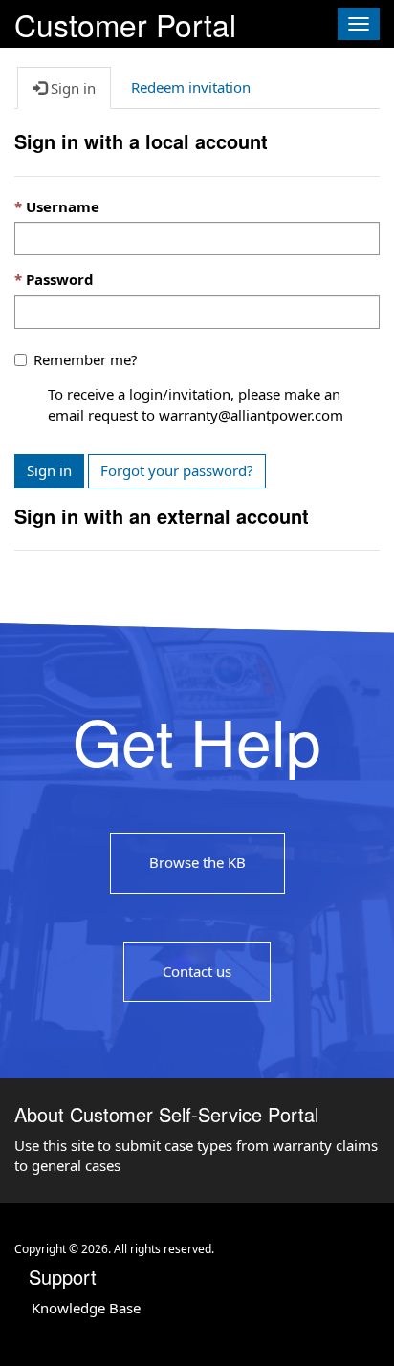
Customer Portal (125, 21)
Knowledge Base (86, 1307)
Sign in (49, 470)
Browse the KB (197, 862)
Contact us (197, 971)
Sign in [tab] (71, 88)
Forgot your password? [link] (176, 470)
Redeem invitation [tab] (191, 87)
